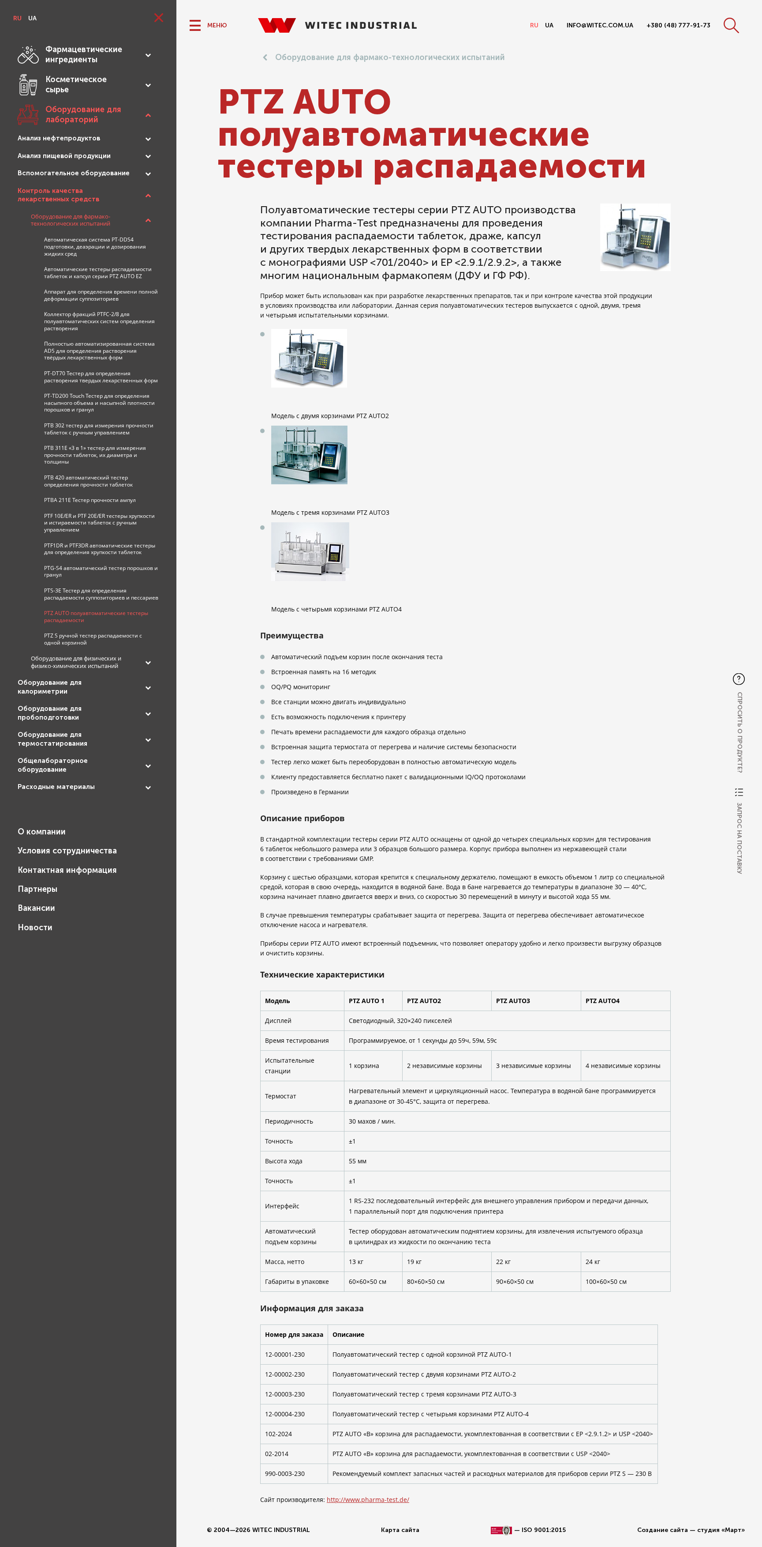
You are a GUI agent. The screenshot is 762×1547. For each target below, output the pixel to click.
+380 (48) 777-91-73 (678, 25)
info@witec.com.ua (600, 25)
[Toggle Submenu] (147, 54)
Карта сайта (400, 1530)
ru (17, 18)
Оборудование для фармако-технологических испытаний (390, 57)
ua (32, 18)
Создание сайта (662, 1530)
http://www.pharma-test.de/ (368, 1499)
